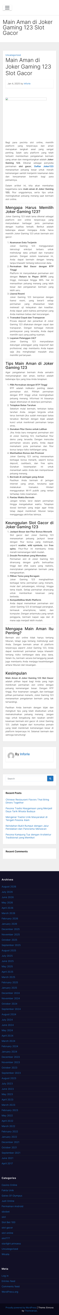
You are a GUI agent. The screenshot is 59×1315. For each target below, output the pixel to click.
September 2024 (11, 1009)
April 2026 (7, 908)
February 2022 (10, 1131)
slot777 (6, 1238)
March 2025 (8, 977)
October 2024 (9, 1003)
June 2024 (8, 1025)
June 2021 (7, 1158)
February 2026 (10, 918)
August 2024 (9, 1014)
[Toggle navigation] (7, 7)
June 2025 (8, 961)
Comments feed (11, 1286)
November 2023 (11, 1062)
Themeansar (31, 1310)
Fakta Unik (8, 1190)
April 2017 (7, 1163)
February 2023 (10, 1110)
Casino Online (9, 1185)
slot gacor (7, 1227)
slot (4, 1217)
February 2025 (10, 982)
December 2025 (11, 929)
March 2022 (8, 1126)
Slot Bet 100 (8, 1222)
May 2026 (7, 902)
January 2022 (9, 1136)
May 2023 (7, 1094)
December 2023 (11, 1057)
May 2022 (7, 1115)
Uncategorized (13, 55)
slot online (7, 1233)
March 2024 (8, 1041)
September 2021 (11, 1152)
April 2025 (7, 971)
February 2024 (10, 1046)
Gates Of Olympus (12, 1195)
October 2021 (9, 1147)
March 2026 (8, 913)
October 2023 (9, 1067)
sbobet (6, 1211)
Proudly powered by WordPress (21, 1307)
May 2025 (7, 966)
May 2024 (7, 1030)
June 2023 (8, 1089)
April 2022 (7, 1120)
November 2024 (11, 998)
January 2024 (9, 1051)
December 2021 (10, 1142)
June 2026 (8, 897)
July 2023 (7, 1083)
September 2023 (11, 1073)
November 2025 (11, 934)
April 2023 (7, 1099)
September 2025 (11, 945)
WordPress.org (10, 1291)
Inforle (27, 83)
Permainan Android (12, 1206)
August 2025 (9, 950)
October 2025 (9, 939)
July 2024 (7, 1019)
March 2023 (8, 1105)
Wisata (5, 1254)
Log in (5, 1275)
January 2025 (9, 987)
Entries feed (8, 1281)
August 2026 (9, 886)
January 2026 (9, 923)
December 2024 (11, 993)
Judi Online (8, 1201)
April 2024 (7, 1035)
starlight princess (11, 1243)
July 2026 (7, 892)
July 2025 (7, 955)
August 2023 (9, 1078)
